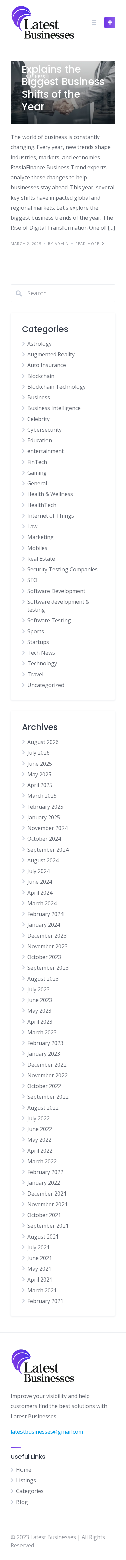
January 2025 (43, 817)
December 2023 (47, 935)
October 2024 (44, 838)
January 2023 (43, 1053)
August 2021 (43, 1236)
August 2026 (43, 742)
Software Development (56, 591)
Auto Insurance (46, 365)
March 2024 (42, 903)
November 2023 (47, 946)
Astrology (39, 343)
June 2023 (39, 1000)
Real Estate (41, 558)
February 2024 (45, 914)
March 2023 (42, 1032)
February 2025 (45, 806)
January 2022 (43, 1182)
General (37, 483)
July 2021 (38, 1247)
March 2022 (42, 1161)
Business (38, 397)
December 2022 (47, 1064)
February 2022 (45, 1172)
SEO (32, 580)
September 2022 (48, 1096)
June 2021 (39, 1258)
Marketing (40, 537)
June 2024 (39, 881)
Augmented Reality (51, 354)
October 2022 (44, 1086)
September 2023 (48, 967)
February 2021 (45, 1301)
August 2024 (43, 860)
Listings (26, 1480)
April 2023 (39, 1021)
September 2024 (48, 849)
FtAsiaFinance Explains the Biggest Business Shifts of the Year (63, 81)
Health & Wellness (50, 494)
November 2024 (47, 828)
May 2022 (39, 1139)
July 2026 (38, 752)
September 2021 (48, 1225)
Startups (38, 642)
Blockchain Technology (56, 386)
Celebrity (38, 419)
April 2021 (39, 1279)
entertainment (45, 451)
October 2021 (44, 1215)
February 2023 (45, 1043)
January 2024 (43, 924)
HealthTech (41, 505)
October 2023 (44, 957)
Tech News (41, 652)
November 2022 (47, 1075)
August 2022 (43, 1107)
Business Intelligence (54, 408)
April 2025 (39, 785)
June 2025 (39, 763)
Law (32, 526)
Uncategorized (45, 685)
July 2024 (38, 871)
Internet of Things (50, 515)
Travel (35, 674)
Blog (22, 1502)
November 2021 (47, 1204)
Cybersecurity (44, 429)
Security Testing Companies (62, 569)
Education (39, 440)
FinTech (37, 462)
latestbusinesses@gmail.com (47, 1431)
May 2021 (39, 1268)
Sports (35, 631)
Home (23, 1469)
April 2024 (39, 892)
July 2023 (38, 989)
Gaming (37, 472)
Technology (42, 663)
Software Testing (49, 620)
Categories (30, 1491)
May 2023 (39, 1010)
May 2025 (39, 774)
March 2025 (42, 795)
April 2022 (39, 1150)
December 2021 (47, 1193)
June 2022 (39, 1129)
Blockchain (40, 376)
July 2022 (38, 1118)
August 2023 (43, 978)
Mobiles (37, 548)
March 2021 (42, 1290)
